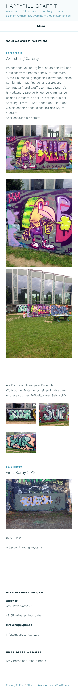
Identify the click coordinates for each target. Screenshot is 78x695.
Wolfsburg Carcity (22, 58)
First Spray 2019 (21, 472)
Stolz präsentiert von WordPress (48, 685)
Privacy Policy (15, 685)
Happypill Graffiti (32, 6)
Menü (41, 26)
